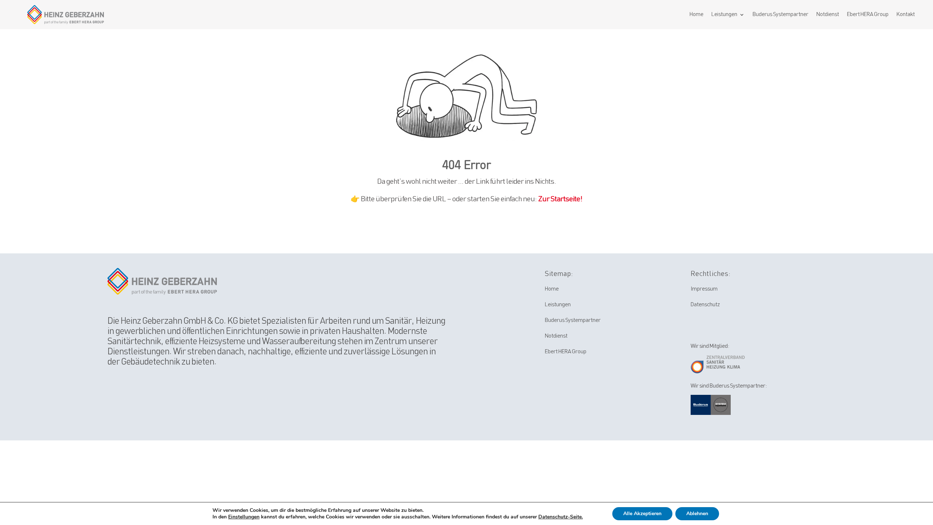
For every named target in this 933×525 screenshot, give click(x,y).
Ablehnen (697, 513)
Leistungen (724, 14)
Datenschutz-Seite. (560, 516)
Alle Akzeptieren (642, 513)
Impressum (704, 289)
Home (696, 14)
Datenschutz (705, 304)
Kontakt (906, 14)
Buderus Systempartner (780, 14)
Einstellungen (243, 517)
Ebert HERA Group (868, 14)
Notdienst (827, 14)
